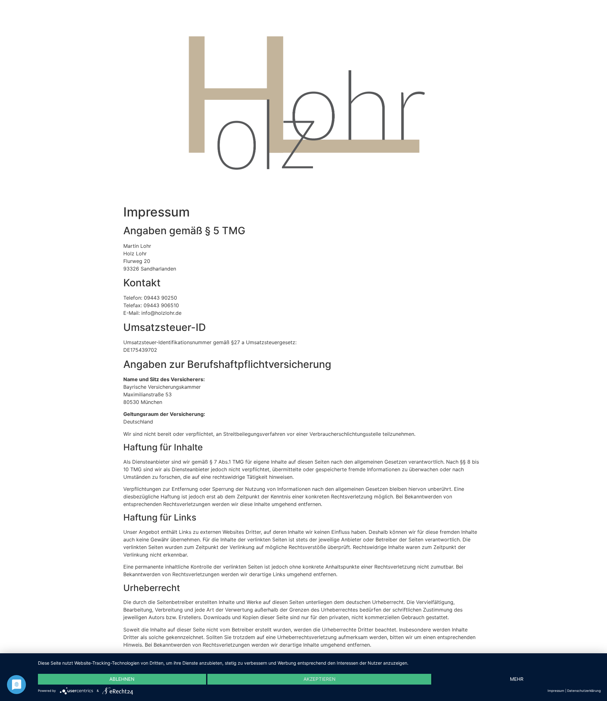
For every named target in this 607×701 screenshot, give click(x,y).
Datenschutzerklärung (584, 690)
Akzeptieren (319, 679)
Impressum (556, 690)
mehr (517, 679)
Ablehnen (121, 679)
